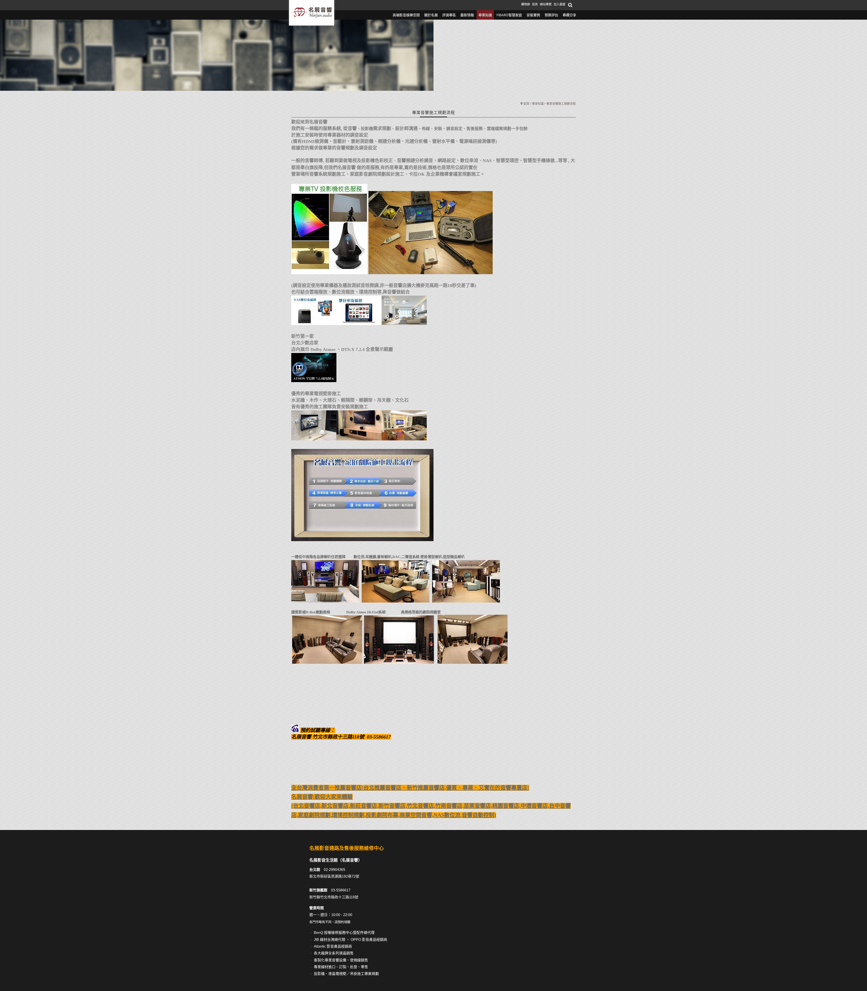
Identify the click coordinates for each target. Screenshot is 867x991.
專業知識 (538, 103)
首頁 (526, 103)
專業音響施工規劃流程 (561, 103)
